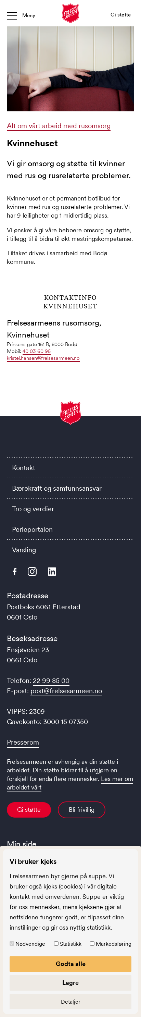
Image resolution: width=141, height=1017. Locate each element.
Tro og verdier (33, 508)
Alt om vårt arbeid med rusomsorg (59, 125)
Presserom (23, 742)
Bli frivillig (81, 809)
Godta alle (71, 964)
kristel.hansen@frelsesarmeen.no (43, 358)
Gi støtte (29, 809)
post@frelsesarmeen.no (66, 690)
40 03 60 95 (37, 351)
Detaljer (70, 1001)
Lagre (70, 983)
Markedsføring (113, 943)
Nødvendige (30, 943)
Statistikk (70, 943)
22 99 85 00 (51, 680)
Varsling (24, 550)
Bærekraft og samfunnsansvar (57, 488)
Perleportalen (32, 529)
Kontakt (23, 467)
